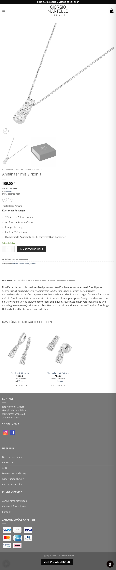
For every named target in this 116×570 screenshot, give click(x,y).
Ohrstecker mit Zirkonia (58, 373)
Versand (9, 191)
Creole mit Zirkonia (20, 373)
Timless (38, 169)
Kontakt (6, 511)
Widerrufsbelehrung (13, 478)
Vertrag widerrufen (12, 484)
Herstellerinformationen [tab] (61, 280)
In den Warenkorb (31, 248)
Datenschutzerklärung (14, 473)
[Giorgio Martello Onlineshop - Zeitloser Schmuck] (58, 10)
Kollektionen (23, 169)
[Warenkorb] (111, 10)
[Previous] (7, 78)
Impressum (8, 462)
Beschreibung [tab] (9, 280)
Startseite (7, 169)
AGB (4, 468)
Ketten (15, 263)
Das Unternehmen (12, 457)
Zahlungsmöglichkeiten (14, 500)
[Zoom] (6, 131)
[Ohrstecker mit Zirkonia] (58, 348)
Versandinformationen (14, 506)
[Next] (108, 78)
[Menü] (4, 10)
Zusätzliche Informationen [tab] (32, 280)
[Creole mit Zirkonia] (19, 348)
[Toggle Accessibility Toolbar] (110, 564)
